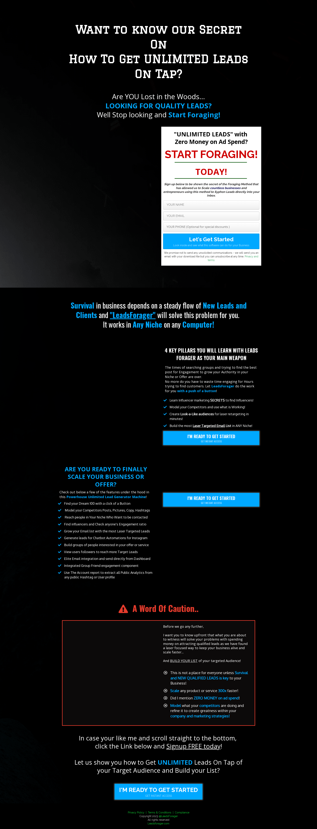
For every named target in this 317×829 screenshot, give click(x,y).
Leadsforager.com (158, 823)
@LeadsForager (168, 816)
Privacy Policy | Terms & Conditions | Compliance (158, 812)
